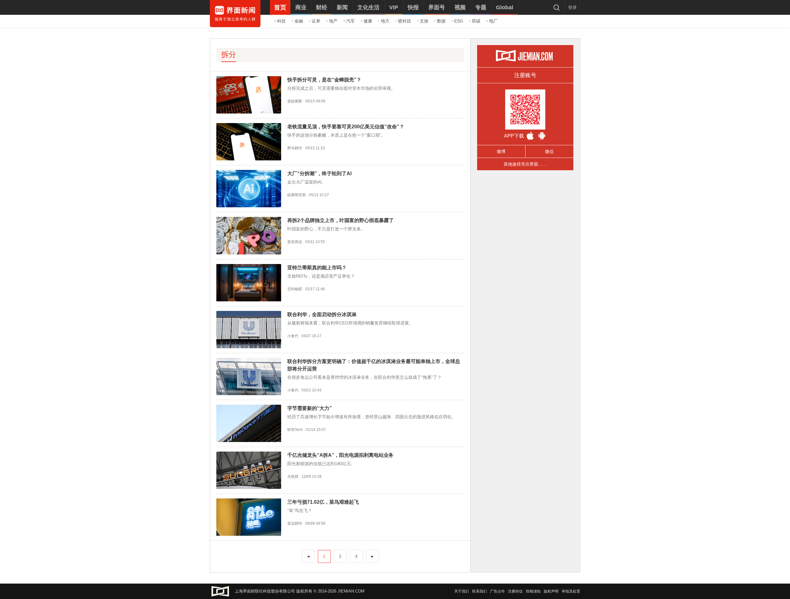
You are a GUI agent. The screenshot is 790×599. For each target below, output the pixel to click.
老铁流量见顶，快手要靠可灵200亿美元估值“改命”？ (345, 126)
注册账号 (525, 75)
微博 (501, 151)
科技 (281, 21)
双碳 (476, 21)
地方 (385, 21)
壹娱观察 (294, 101)
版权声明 (551, 591)
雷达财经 (294, 523)
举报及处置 (571, 591)
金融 (298, 21)
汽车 (350, 21)
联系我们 (479, 591)
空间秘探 (294, 289)
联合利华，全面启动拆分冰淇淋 (321, 314)
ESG (458, 21)
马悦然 (292, 476)
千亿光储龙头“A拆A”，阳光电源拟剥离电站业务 (340, 455)
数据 (441, 21)
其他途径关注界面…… (525, 164)
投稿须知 (533, 591)
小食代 (292, 336)
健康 (368, 21)
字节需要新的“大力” (309, 408)
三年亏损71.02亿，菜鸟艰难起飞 (323, 502)
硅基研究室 (296, 195)
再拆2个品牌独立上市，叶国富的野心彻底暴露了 (340, 220)
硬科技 (404, 21)
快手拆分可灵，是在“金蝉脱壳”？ (324, 79)
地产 (333, 21)
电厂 (493, 21)
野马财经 (294, 148)
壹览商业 (294, 242)
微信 (549, 151)
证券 (316, 21)
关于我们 (461, 591)
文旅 (424, 21)
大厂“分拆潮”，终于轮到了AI (319, 173)
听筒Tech (295, 430)
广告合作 (497, 591)
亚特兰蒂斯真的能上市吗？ (317, 267)
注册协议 (515, 591)
